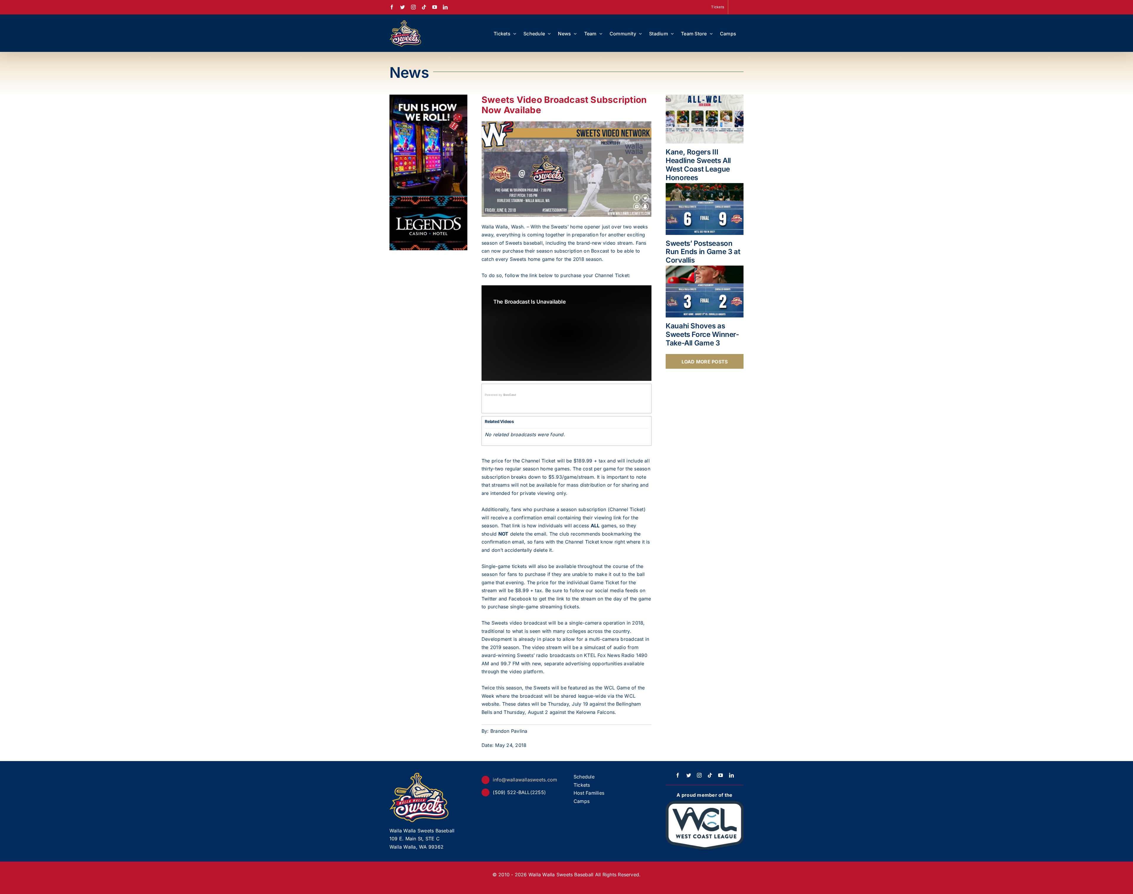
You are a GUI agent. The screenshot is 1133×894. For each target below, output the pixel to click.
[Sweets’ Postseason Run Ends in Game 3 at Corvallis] (705, 209)
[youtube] (720, 775)
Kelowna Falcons (595, 712)
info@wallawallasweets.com (525, 780)
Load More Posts (705, 362)
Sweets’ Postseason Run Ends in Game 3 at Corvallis (703, 252)
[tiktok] (710, 775)
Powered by (500, 394)
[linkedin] (731, 775)
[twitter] (688, 775)
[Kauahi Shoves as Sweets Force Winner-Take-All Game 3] (705, 291)
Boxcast (600, 251)
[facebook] (677, 775)
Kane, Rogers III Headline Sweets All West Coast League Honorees (698, 165)
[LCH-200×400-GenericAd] (428, 98)
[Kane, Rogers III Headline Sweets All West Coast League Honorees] (705, 119)
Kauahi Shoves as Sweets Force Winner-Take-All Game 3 (702, 334)
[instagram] (699, 775)
